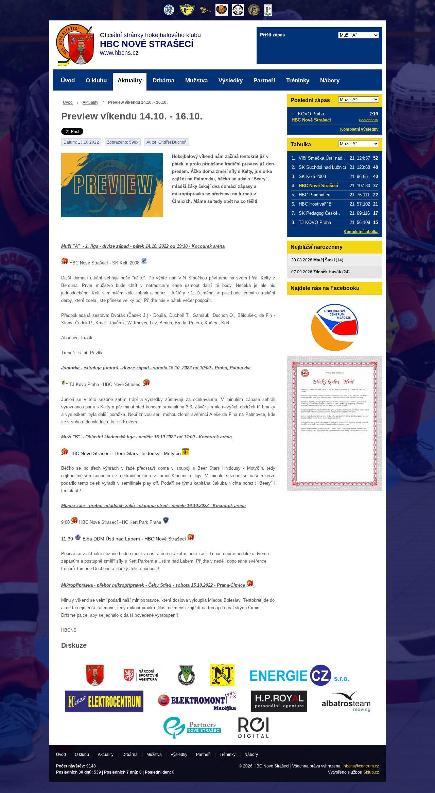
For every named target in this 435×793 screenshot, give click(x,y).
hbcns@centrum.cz (361, 766)
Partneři (264, 80)
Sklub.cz (371, 772)
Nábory (330, 80)
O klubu (96, 80)
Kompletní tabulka (361, 231)
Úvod (68, 80)
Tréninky (297, 80)
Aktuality (130, 80)
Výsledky (231, 80)
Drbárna (163, 80)
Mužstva (196, 80)
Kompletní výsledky (359, 129)
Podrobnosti (368, 120)
